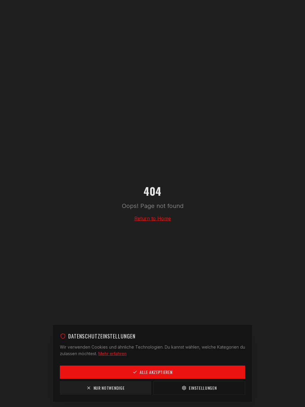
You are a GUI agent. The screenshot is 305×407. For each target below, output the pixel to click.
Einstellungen (203, 388)
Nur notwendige (109, 388)
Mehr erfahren (112, 353)
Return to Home (152, 218)
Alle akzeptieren (156, 372)
